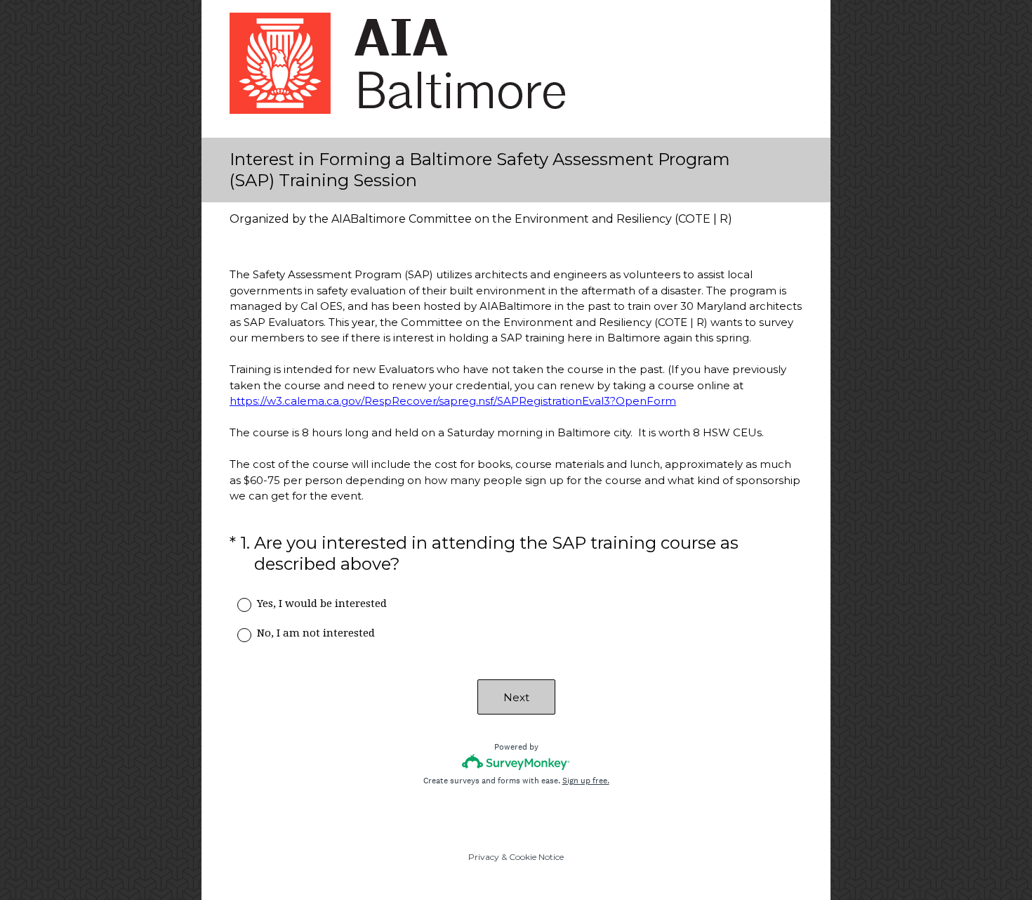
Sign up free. (585, 780)
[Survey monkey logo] (516, 761)
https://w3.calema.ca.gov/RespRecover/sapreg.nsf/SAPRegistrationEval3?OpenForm (453, 400)
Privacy (483, 857)
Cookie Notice (536, 857)
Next (516, 697)
